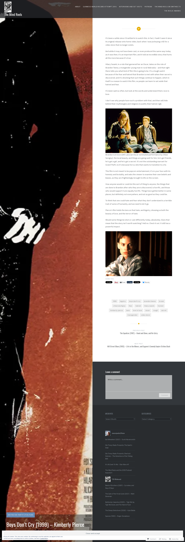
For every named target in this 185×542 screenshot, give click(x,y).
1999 (114, 301)
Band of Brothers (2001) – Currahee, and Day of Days (119, 486)
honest (160, 306)
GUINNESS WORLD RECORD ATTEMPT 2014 (100, 7)
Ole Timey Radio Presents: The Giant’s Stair (118, 446)
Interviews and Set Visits (130, 7)
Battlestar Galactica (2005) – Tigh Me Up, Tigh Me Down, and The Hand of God (120, 503)
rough (155, 310)
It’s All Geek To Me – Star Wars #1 (117, 464)
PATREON (148, 7)
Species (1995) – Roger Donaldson (117, 516)
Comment (164, 395)
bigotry (123, 301)
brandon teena (150, 301)
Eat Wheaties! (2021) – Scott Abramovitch (120, 439)
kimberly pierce (116, 310)
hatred (138, 306)
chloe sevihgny (119, 306)
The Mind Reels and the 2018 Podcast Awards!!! (118, 471)
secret (163, 310)
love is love (137, 310)
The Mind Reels (13, 14)
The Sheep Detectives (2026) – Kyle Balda (120, 510)
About (78, 7)
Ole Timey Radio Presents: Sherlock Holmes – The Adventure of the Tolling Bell (118, 456)
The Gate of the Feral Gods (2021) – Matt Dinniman (119, 495)
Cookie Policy (44, 538)
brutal (161, 301)
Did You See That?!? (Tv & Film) (20, 515)
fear (130, 306)
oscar (147, 310)
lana (128, 310)
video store (145, 315)
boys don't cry (134, 301)
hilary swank (149, 306)
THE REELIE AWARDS (172, 11)
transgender (132, 315)
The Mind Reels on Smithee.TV (168, 7)
